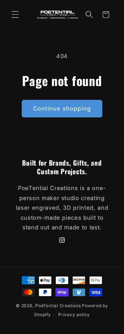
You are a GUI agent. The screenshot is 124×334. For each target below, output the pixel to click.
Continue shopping (62, 108)
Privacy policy (74, 314)
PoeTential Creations (58, 305)
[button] (15, 14)
